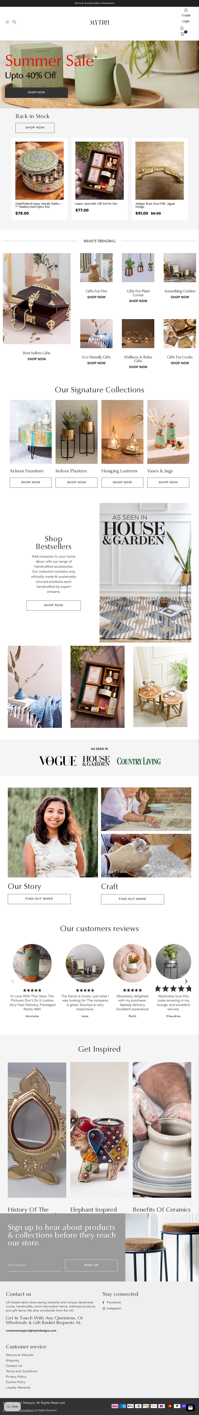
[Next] (185, 981)
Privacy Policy (16, 1377)
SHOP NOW (35, 128)
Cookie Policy (16, 1382)
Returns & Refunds (19, 1355)
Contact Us (14, 1366)
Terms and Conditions (21, 1371)
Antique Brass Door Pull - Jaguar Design (155, 205)
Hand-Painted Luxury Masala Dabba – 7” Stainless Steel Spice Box (38, 205)
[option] (99, 74)
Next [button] (191, 178)
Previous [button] (7, 178)
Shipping (12, 1360)
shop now (37, 359)
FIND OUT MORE (39, 899)
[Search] (14, 22)
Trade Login (186, 10)
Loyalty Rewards (18, 1387)
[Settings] (182, 28)
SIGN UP (91, 1265)
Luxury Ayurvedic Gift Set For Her (96, 203)
